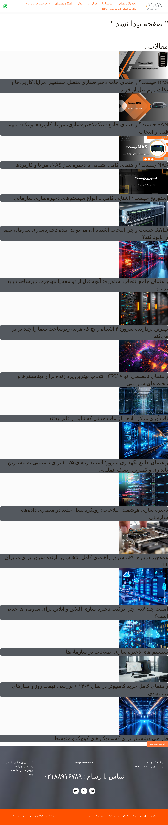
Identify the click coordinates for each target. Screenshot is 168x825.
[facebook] (5, 6)
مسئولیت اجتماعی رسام (43, 815)
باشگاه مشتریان (63, 3)
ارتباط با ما (108, 3)
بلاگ (80, 3)
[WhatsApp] (84, 791)
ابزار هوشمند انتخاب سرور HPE (119, 8)
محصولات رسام (127, 3)
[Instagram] (92, 791)
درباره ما (92, 3)
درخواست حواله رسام (38, 3)
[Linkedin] (76, 791)
